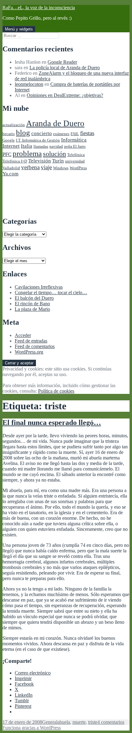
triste (92, 722)
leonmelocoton (29, 84)
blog (23, 132)
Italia (26, 146)
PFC (6, 154)
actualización (13, 124)
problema (27, 153)
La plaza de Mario (32, 309)
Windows (60, 168)
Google (8, 140)
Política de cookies (56, 391)
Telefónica (76, 154)
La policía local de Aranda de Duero (64, 67)
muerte (79, 722)
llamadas (40, 146)
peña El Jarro (75, 146)
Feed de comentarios (35, 346)
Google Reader (62, 62)
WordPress (78, 168)
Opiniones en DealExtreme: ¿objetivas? (65, 95)
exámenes (61, 133)
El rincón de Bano (32, 303)
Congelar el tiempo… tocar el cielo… (51, 292)
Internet (11, 146)
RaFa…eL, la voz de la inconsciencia (38, 7)
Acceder (23, 335)
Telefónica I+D (14, 161)
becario (8, 133)
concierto (41, 133)
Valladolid (11, 168)
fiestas (87, 133)
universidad (75, 161)
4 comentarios (110, 722)
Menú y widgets (19, 29)
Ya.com (10, 174)
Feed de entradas (31, 340)
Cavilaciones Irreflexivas (39, 287)
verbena (30, 167)
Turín (58, 161)
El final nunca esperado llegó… (51, 423)
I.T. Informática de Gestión (38, 140)
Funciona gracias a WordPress (31, 727)
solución (54, 154)
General (49, 722)
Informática (74, 140)
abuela (63, 722)
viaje (46, 167)
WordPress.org (29, 351)
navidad (56, 146)
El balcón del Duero (34, 298)
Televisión (39, 161)
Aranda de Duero (55, 123)
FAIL (75, 133)
